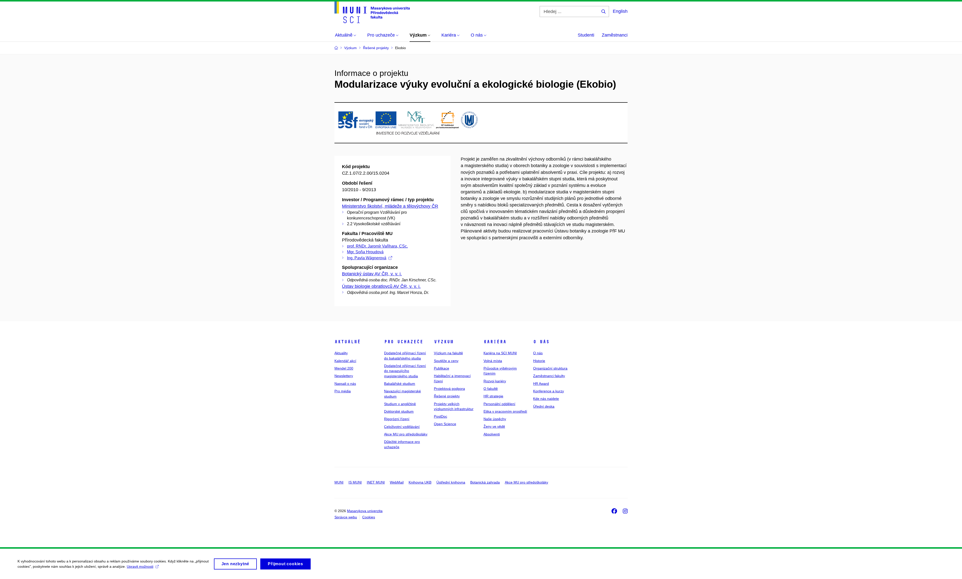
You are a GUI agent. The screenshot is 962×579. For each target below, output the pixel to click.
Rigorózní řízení (396, 419)
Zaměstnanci (615, 35)
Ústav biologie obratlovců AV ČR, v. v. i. (381, 286)
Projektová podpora (449, 389)
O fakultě (491, 389)
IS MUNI (355, 482)
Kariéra (495, 341)
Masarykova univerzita (365, 511)
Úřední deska (543, 406)
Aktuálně (347, 341)
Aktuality (341, 353)
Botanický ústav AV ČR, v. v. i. (372, 273)
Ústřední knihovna (450, 482)
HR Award (541, 384)
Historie (539, 361)
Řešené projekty (447, 396)
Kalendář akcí (345, 361)
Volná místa (493, 361)
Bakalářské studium (399, 384)
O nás (541, 341)
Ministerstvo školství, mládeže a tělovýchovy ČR (390, 206)
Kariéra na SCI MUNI (500, 353)
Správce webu (345, 517)
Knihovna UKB (420, 482)
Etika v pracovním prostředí (505, 411)
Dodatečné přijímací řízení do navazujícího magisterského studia (405, 371)
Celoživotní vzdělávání (402, 427)
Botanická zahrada (485, 482)
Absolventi (492, 434)
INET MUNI (376, 482)
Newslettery (343, 376)
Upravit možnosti (140, 566)
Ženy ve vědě (494, 426)
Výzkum (443, 341)
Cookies (368, 517)
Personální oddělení (499, 404)
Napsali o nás (345, 384)
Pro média (342, 391)
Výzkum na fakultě (448, 353)
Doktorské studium (399, 411)
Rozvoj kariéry (495, 381)
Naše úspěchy (495, 419)
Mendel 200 (343, 368)
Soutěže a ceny (446, 361)
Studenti (586, 35)
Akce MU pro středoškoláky (405, 434)
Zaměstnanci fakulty (549, 376)
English (620, 11)
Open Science (445, 424)
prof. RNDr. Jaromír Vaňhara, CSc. (377, 246)
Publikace (441, 368)
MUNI (338, 482)
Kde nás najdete (546, 399)
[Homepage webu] (372, 12)
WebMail (397, 482)
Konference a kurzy (548, 391)
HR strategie (493, 396)
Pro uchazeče (403, 341)
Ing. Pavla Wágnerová (366, 258)
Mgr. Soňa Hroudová (365, 252)
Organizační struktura (550, 368)
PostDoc (440, 416)
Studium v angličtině (400, 404)
